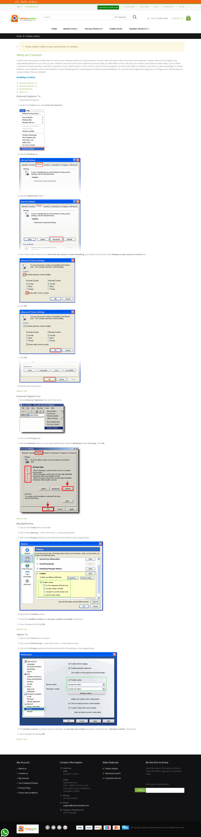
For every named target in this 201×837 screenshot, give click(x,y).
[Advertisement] (122, 795)
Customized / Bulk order (108, 7)
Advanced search (113, 773)
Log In (181, 7)
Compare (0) (33, 7)
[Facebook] (47, 827)
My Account (129, 7)
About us (22, 768)
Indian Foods (70, 29)
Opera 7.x (23, 92)
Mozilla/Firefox (26, 89)
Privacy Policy (25, 788)
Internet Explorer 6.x (28, 86)
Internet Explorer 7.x (28, 83)
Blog (156, 7)
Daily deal (144, 7)
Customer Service (113, 778)
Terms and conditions (28, 792)
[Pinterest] (59, 827)
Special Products (93, 29)
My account (24, 778)
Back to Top (22, 391)
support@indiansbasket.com (76, 805)
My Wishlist (169, 7)
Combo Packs (115, 29)
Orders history (111, 768)
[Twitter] (53, 827)
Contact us (23, 773)
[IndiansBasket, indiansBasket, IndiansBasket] (23, 18)
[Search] (134, 17)
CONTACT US (177, 18)
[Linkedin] (65, 827)
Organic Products (138, 29)
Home (19, 36)
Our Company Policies (28, 783)
